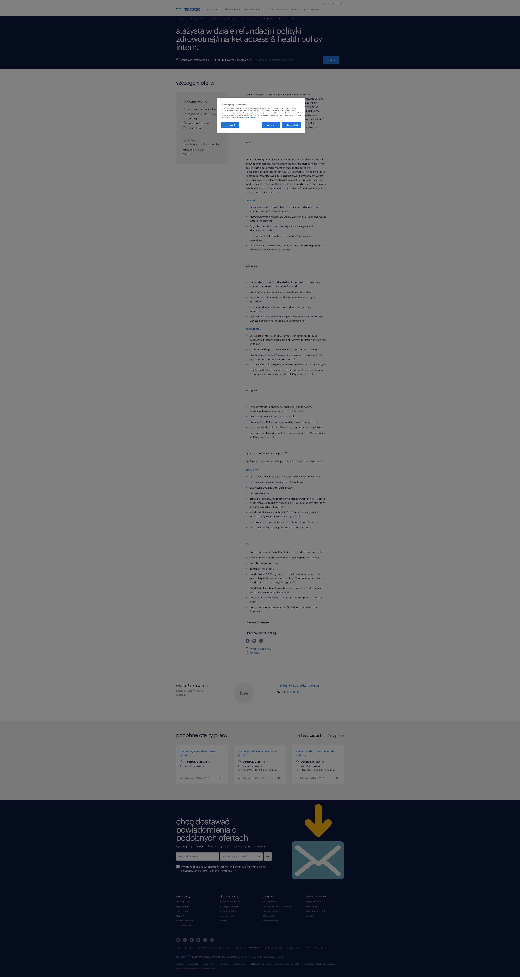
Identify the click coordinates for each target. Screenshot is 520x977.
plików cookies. (249, 117)
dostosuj (230, 125)
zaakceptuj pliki (291, 125)
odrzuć (270, 125)
